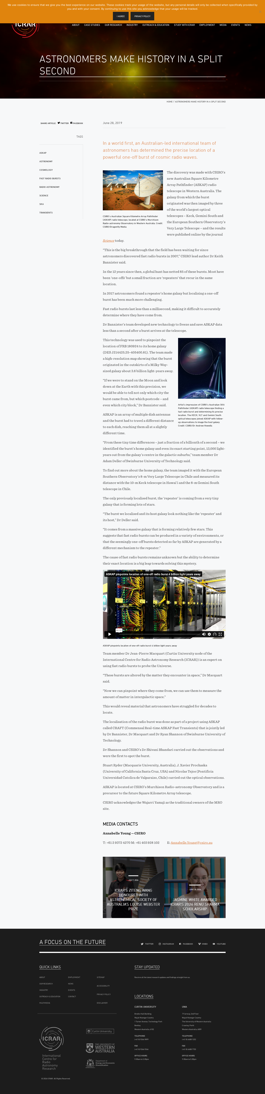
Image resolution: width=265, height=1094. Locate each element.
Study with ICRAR (184, 24)
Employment (207, 24)
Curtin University (100, 1031)
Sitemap (101, 977)
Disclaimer (102, 1003)
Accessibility (103, 986)
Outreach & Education (155, 24)
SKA (41, 204)
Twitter (64, 123)
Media (223, 24)
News (248, 24)
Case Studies (92, 24)
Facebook (78, 123)
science (43, 195)
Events (235, 24)
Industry (132, 24)
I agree (121, 16)
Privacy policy (142, 16)
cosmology (46, 169)
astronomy (45, 161)
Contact (72, 996)
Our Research (113, 24)
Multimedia (44, 1003)
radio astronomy (49, 186)
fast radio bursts (50, 178)
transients (46, 212)
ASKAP (42, 152)
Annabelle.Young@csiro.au (191, 843)
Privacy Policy (104, 994)
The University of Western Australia (100, 1048)
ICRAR (25, 24)
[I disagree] (260, 12)
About (76, 24)
